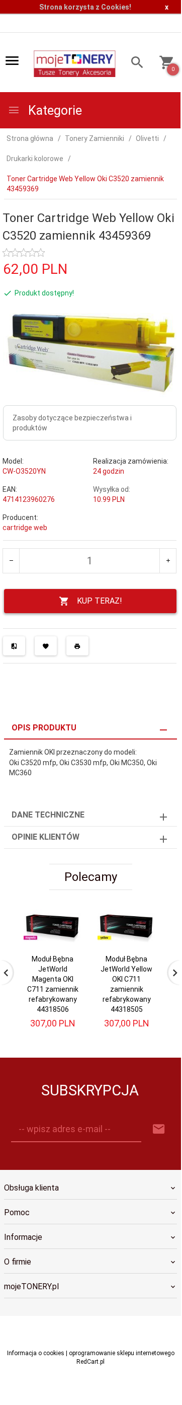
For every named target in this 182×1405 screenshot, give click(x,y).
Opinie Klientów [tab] (45, 837)
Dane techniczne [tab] (48, 815)
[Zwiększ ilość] (167, 561)
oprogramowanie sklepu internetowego (121, 1353)
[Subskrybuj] (159, 1129)
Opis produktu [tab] (44, 727)
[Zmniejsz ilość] (11, 561)
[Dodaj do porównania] (14, 645)
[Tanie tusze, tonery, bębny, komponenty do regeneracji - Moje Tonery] (74, 63)
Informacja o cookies (35, 1353)
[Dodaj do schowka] (46, 645)
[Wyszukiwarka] (134, 63)
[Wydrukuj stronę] (77, 645)
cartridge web (25, 528)
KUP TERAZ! (99, 601)
